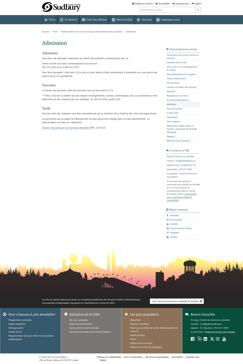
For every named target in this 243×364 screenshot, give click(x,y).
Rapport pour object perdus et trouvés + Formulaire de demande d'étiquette (182, 128)
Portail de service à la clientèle (215, 320)
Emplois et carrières (144, 3)
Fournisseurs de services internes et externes (183, 57)
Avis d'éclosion (173, 83)
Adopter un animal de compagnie (146, 347)
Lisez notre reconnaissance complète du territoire (175, 301)
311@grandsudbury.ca (211, 323)
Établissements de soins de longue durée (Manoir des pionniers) (92, 31)
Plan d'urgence (173, 121)
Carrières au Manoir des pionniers (182, 87)
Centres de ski (15, 331)
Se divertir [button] (71, 19)
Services (147, 19)
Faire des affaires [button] (97, 19)
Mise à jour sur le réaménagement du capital (182, 68)
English (197, 3)
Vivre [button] (52, 19)
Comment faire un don (177, 62)
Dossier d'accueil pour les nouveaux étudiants (65, 127)
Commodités (172, 117)
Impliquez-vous (170, 19)
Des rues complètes (78, 320)
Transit (133, 339)
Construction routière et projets (84, 327)
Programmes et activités (20, 320)
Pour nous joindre (174, 108)
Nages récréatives (17, 323)
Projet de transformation (81, 323)
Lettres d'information (176, 78)
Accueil (45, 31)
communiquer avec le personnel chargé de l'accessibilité (182, 197)
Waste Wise (135, 320)
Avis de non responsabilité (157, 357)
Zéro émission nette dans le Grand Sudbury (90, 331)
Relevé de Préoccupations (178, 140)
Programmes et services (177, 95)
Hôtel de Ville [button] (124, 19)
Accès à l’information (133, 357)
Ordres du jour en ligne (141, 343)
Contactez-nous (182, 3)
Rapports (171, 136)
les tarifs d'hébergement (178, 100)
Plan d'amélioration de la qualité (181, 74)
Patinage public (16, 327)
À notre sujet (172, 113)
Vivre (55, 31)
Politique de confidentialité (109, 357)
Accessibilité (164, 3)
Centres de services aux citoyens (220, 331)
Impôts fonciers (137, 335)
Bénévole (171, 91)
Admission (131, 31)
